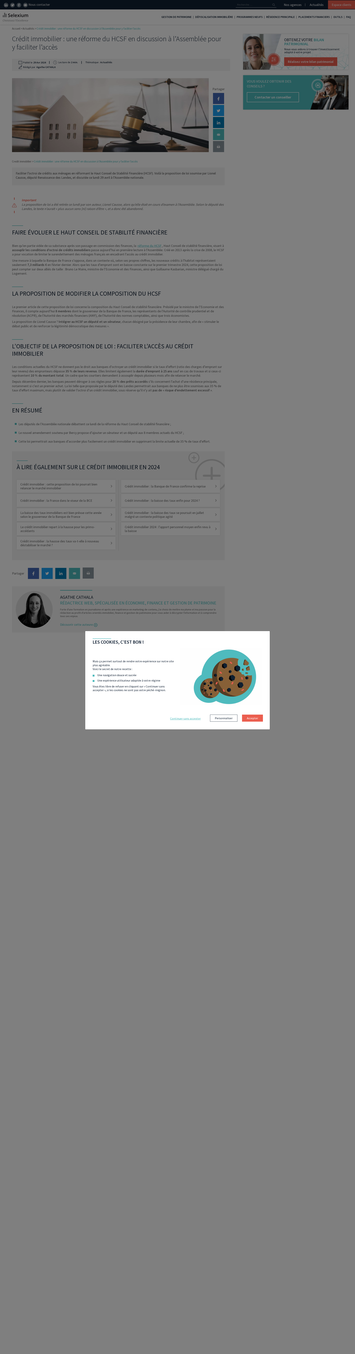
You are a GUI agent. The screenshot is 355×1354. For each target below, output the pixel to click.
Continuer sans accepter (185, 718)
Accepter (252, 718)
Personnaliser (224, 718)
